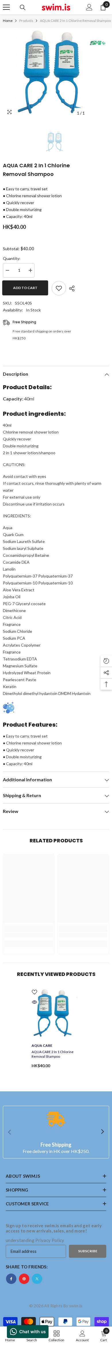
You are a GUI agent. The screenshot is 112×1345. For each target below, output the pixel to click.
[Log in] (89, 7)
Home (8, 20)
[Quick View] (34, 1002)
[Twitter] (37, 1278)
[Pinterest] (24, 1278)
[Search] (22, 7)
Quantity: (11, 258)
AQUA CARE (42, 1045)
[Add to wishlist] (59, 288)
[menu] (6, 7)
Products (26, 20)
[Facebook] (11, 1278)
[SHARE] (70, 288)
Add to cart (26, 288)
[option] (56, 73)
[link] (29, 935)
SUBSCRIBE (87, 1251)
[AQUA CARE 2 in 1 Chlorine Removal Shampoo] (56, 1014)
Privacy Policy (49, 1240)
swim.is (76, 1305)
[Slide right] (102, 1132)
